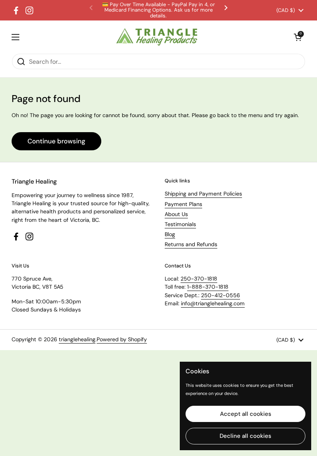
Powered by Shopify (122, 339)
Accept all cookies (245, 414)
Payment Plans (183, 204)
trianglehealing (77, 339)
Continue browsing (56, 141)
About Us (176, 214)
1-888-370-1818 (207, 286)
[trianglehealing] (156, 37)
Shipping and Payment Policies (203, 193)
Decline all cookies (245, 436)
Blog (170, 234)
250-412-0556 (220, 295)
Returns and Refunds (191, 244)
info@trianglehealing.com (213, 303)
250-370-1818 (199, 278)
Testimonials (180, 224)
